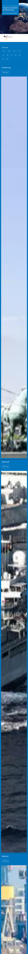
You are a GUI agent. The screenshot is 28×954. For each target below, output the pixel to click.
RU (7, 59)
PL (3, 55)
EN (9, 51)
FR (14, 51)
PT (3, 59)
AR (15, 55)
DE (3, 51)
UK (7, 55)
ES (19, 51)
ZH (19, 55)
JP (11, 55)
